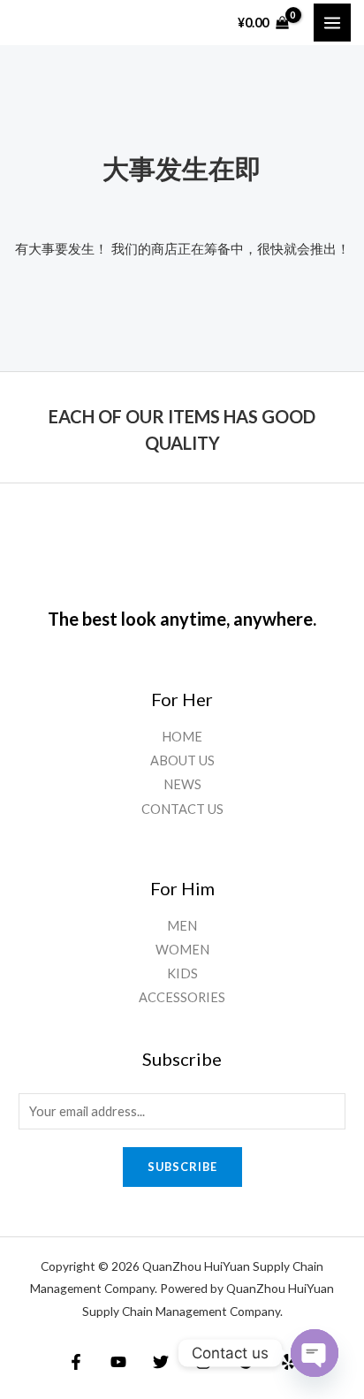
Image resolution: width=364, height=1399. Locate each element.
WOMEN (182, 949)
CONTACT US (182, 809)
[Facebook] (76, 1362)
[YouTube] (118, 1362)
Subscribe (182, 1166)
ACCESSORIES (182, 997)
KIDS (182, 973)
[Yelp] (288, 1362)
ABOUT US (182, 760)
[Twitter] (161, 1362)
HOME (182, 736)
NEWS (182, 784)
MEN (182, 925)
